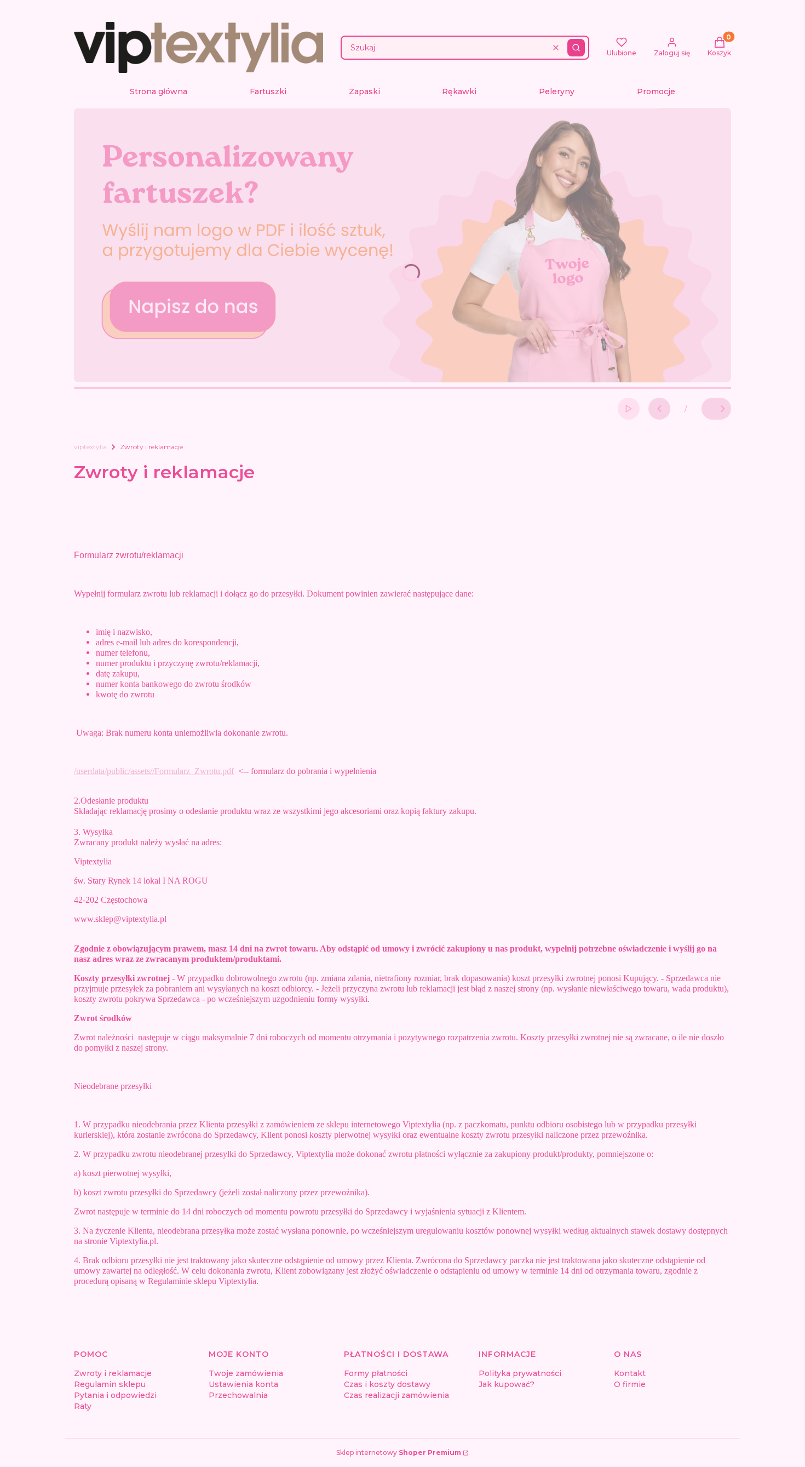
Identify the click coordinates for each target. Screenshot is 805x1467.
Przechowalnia (238, 1395)
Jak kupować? (506, 1384)
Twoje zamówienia (246, 1373)
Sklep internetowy (398, 1452)
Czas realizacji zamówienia (396, 1395)
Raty (82, 1406)
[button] (576, 47)
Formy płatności (375, 1373)
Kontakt (630, 1373)
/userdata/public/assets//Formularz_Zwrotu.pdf (154, 771)
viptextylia (90, 447)
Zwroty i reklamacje (113, 1373)
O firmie (630, 1384)
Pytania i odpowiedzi (115, 1395)
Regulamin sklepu (110, 1384)
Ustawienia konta (243, 1384)
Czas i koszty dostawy (387, 1384)
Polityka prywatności (520, 1373)
